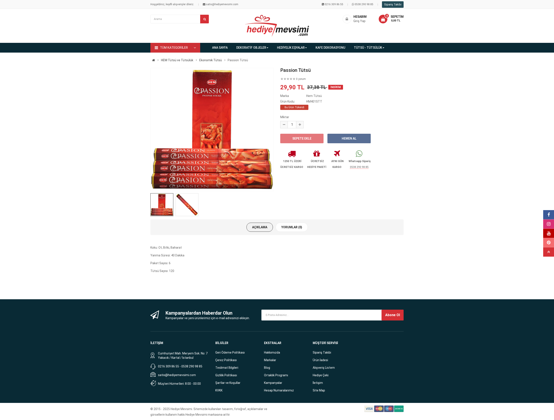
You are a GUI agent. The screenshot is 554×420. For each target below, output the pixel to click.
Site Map (319, 390)
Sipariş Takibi (392, 4)
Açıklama (259, 227)
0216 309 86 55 (334, 4)
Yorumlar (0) (291, 227)
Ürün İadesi (320, 360)
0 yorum (301, 78)
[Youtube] (548, 233)
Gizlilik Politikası (226, 375)
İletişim (318, 383)
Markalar (270, 360)
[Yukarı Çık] (548, 252)
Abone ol (392, 315)
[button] (391, 19)
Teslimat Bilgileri (226, 367)
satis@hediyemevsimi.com (177, 375)
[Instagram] (548, 224)
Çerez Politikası (226, 360)
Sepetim (397, 16)
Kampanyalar (273, 383)
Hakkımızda (272, 352)
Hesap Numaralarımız (279, 390)
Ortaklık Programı (276, 375)
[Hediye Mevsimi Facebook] (548, 214)
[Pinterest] (548, 242)
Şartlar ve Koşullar (227, 383)
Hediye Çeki (321, 375)
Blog (267, 367)
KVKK (218, 390)
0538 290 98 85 (364, 4)
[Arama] (204, 19)
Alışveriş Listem (324, 367)
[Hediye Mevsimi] (153, 60)
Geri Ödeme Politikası (230, 352)
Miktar (284, 117)
